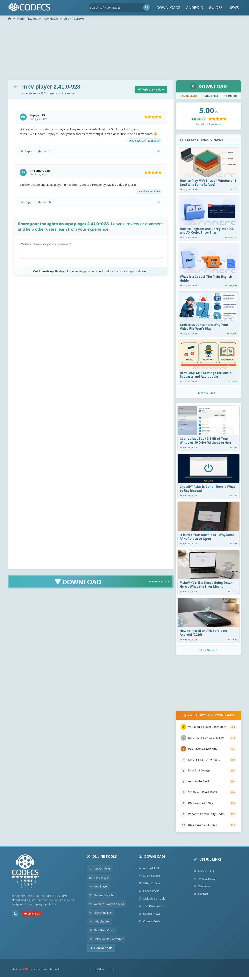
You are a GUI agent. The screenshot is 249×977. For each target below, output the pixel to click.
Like (46, 151)
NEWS (233, 7)
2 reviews (215, 124)
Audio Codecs (151, 876)
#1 (158, 151)
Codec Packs (151, 891)
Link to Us (34, 913)
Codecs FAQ (206, 871)
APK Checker (102, 921)
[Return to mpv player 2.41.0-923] (17, 86)
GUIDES (216, 7)
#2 (158, 202)
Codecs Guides (152, 921)
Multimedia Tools (154, 898)
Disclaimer (204, 886)
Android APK (151, 868)
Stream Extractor (104, 895)
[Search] (146, 7)
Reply (28, 151)
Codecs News (151, 913)
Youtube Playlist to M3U (109, 904)
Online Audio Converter (108, 939)
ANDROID (194, 7)
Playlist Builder (103, 913)
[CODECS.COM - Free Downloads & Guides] (25, 872)
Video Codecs (151, 883)
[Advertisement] (124, 51)
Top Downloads (153, 906)
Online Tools (104, 856)
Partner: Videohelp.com (101, 969)
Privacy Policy (206, 878)
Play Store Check (104, 930)
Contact (203, 894)
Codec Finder (102, 869)
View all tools (103, 948)
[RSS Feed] (15, 913)
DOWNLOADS (168, 7)
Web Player (101, 886)
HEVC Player (101, 877)
